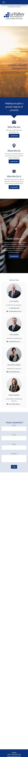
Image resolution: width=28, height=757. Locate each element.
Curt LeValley (14, 301)
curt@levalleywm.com (15, 311)
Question (14, 453)
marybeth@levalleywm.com (14, 372)
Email (14, 435)
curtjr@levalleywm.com (14, 341)
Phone (14, 444)
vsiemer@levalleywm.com (14, 404)
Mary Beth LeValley (14, 365)
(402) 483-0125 (14, 308)
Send (14, 467)
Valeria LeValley (14, 395)
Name (14, 425)
